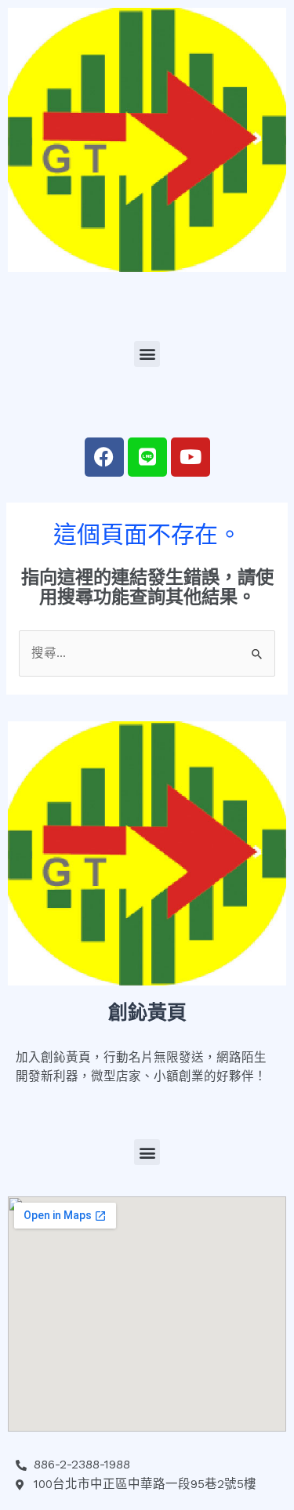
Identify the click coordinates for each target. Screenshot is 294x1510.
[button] (147, 354)
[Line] (147, 457)
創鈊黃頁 (147, 1012)
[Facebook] (104, 457)
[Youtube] (190, 457)
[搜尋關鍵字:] (147, 653)
